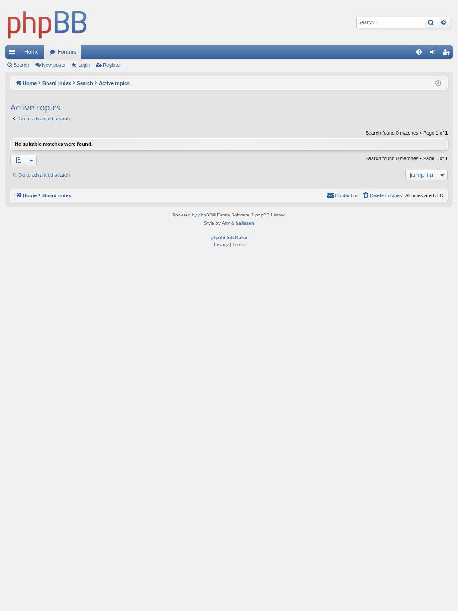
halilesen (245, 223)
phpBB (205, 214)
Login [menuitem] (434, 54)
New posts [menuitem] (53, 65)
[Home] (47, 22)
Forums (67, 52)
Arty (226, 223)
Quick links (14, 54)
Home (31, 52)
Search (21, 65)
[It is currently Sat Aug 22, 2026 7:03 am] (438, 83)
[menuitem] (419, 52)
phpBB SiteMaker (229, 237)
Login (84, 65)
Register (112, 65)
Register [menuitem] (448, 54)
